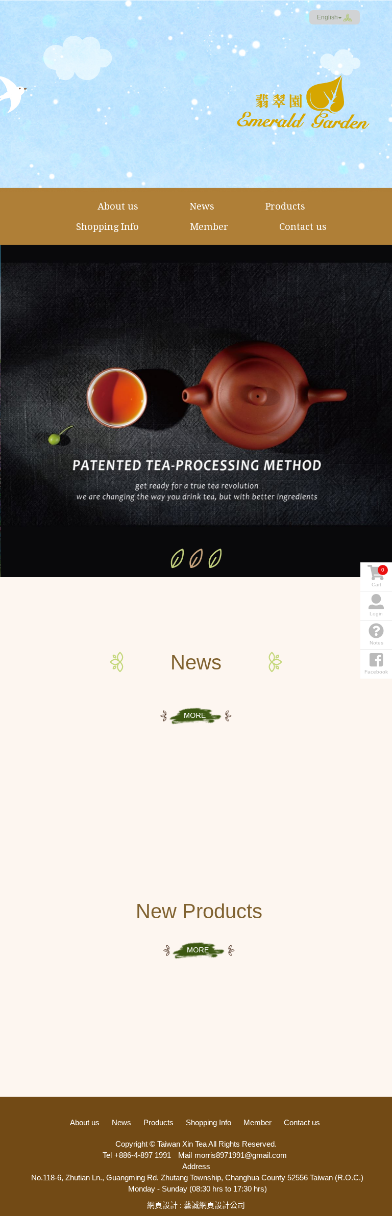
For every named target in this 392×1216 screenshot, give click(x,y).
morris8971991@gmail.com (240, 1155)
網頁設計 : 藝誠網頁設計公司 (196, 1205)
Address (196, 1166)
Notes (376, 642)
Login (376, 613)
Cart (378, 577)
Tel (107, 1155)
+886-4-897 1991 (142, 1155)
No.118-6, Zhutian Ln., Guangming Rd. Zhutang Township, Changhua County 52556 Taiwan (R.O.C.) (197, 1177)
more (196, 716)
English (327, 17)
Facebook (371, 17)
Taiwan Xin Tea (303, 102)
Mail (185, 1155)
